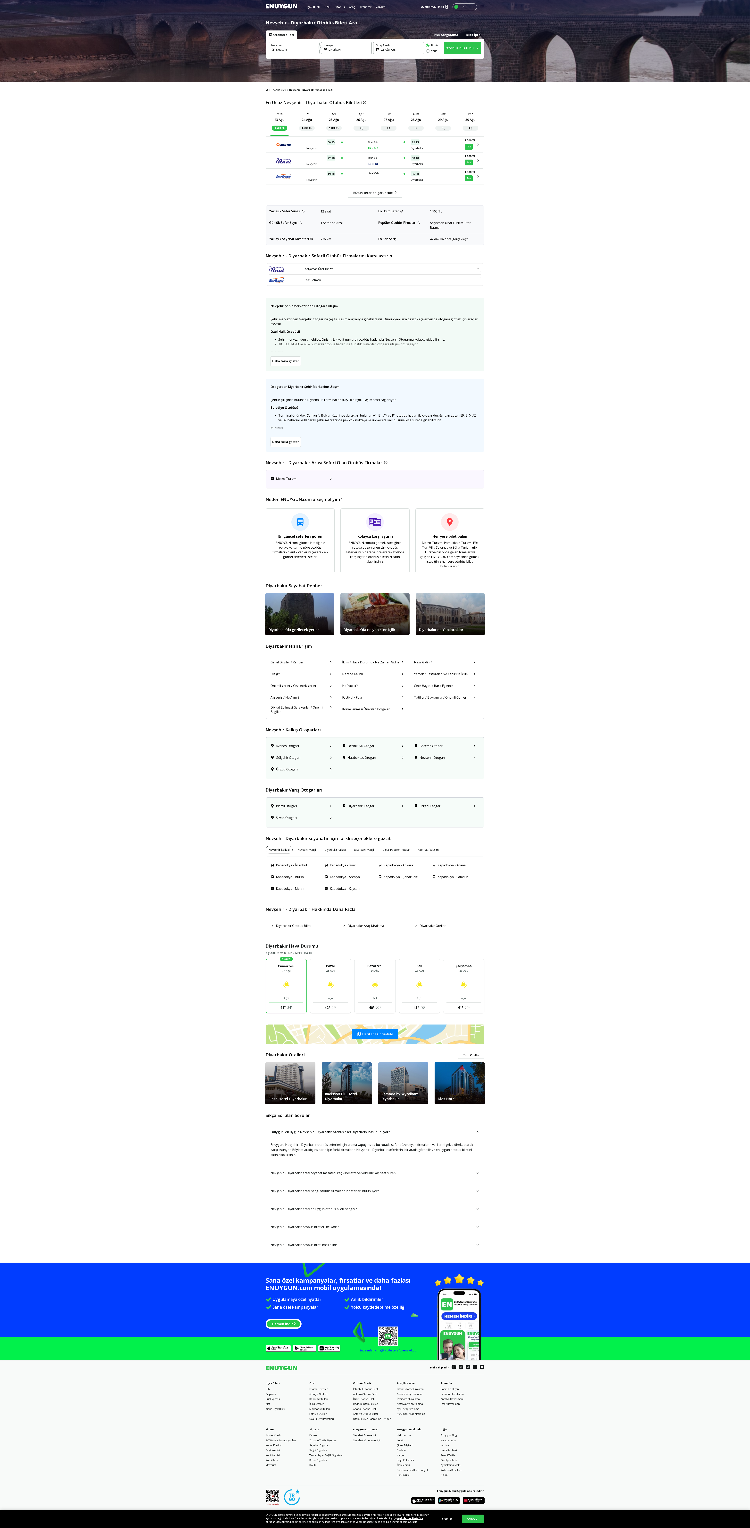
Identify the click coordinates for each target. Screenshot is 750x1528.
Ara (469, 146)
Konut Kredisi (273, 1445)
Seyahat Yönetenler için (367, 1440)
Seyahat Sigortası (319, 1445)
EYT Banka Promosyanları (281, 1440)
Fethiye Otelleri (318, 1414)
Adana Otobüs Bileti (365, 1409)
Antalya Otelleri (318, 1394)
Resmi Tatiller (448, 1455)
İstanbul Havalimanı (452, 1394)
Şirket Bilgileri (404, 1445)
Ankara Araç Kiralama (409, 1394)
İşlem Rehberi (449, 1450)
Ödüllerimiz (403, 1465)
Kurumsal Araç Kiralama (411, 1414)
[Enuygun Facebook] (454, 1368)
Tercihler (446, 1518)
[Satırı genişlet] (478, 269)
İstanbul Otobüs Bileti (366, 1389)
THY (268, 1389)
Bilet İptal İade (449, 1460)
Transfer (446, 1383)
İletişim (401, 1440)
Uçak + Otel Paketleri (321, 1419)
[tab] (281, 34)
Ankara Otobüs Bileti (365, 1394)
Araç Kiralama (406, 1383)
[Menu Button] (465, 6)
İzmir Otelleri (316, 1404)
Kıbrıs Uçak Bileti (275, 1409)
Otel (312, 1383)
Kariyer (401, 1455)
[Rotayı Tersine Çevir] (320, 48)
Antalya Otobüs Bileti (365, 1414)
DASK (312, 1465)
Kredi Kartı (272, 1460)
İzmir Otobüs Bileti (364, 1399)
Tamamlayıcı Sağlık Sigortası (326, 1455)
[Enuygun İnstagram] (461, 1368)
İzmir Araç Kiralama (408, 1399)
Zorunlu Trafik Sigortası (323, 1440)
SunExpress (273, 1399)
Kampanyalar (449, 1440)
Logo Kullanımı (405, 1460)
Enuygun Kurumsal (365, 1429)
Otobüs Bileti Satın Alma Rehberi (372, 1419)
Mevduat (271, 1465)
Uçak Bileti (273, 1383)
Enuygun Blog (449, 1435)
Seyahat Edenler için (365, 1435)
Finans (270, 1429)
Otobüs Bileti (278, 90)
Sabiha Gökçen (450, 1389)
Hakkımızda (404, 1435)
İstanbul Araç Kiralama (410, 1389)
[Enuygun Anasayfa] (281, 7)
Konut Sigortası (318, 1460)
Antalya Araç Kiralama (410, 1404)
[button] (375, 1034)
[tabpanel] (375, 49)
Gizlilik (444, 1475)
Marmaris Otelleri (319, 1409)
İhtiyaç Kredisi (274, 1435)
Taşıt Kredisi (273, 1450)
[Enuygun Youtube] (482, 1368)
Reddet (294, 1522)
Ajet (268, 1404)
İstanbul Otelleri (318, 1389)
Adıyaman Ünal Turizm (319, 269)
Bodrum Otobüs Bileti (365, 1404)
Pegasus (271, 1394)
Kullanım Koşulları (451, 1470)
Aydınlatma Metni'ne (410, 1518)
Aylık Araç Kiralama (408, 1409)
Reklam (401, 1450)
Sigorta (314, 1429)
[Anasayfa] (267, 90)
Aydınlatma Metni (451, 1465)
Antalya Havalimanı (452, 1399)
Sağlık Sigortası (318, 1450)
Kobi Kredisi (273, 1455)
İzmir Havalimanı (450, 1404)
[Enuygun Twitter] (468, 1368)
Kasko (313, 1435)
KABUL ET (473, 1518)
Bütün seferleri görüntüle (373, 193)
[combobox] (296, 49)
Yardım (445, 1445)
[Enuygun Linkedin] (475, 1368)
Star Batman (313, 280)
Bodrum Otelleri (318, 1399)
